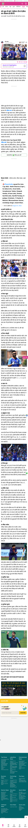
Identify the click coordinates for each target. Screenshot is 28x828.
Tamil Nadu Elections (3, 794)
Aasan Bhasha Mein (4, 766)
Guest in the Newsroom (3, 761)
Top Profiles (12, 772)
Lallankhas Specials (14, 762)
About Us (3, 817)
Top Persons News (13, 771)
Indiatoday (10, 0)
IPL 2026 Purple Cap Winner (22, 799)
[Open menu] (1, 6)
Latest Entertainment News (22, 767)
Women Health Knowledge (4, 811)
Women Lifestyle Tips (4, 812)
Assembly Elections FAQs (5, 799)
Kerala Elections (4, 798)
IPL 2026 (20, 792)
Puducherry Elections (3, 797)
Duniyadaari (3, 760)
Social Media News (22, 781)
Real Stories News (13, 767)
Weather (20, 809)
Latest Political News (13, 768)
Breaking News (13, 763)
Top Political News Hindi (13, 765)
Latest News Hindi (22, 780)
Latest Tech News (13, 781)
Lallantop (2, 0)
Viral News (12, 773)
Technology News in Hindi (13, 780)
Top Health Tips (4, 808)
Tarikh (2, 768)
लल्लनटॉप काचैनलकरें (14, 155)
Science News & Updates (13, 783)
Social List (3, 767)
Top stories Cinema (23, 762)
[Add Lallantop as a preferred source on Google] (22, 42)
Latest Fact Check (13, 806)
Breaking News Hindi (22, 779)
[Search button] (22, 3)
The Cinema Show (4, 769)
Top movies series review (22, 766)
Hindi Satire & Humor (13, 761)
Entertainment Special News (22, 764)
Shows (20, 806)
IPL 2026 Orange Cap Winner (22, 797)
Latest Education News (13, 796)
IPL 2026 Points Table (22, 794)
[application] (14, 688)
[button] (26, 4)
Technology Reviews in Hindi (13, 786)
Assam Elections (4, 795)
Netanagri (3, 762)
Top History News (13, 766)
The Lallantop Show (5, 759)
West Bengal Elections (3, 793)
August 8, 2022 (17, 205)
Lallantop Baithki (4, 763)
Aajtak (6, 0)
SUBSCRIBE (22, 712)
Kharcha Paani (4, 764)
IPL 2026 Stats (22, 795)
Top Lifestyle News (5, 809)
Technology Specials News (13, 785)
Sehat (2, 768)
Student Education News (13, 801)
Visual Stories (21, 808)
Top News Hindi (22, 780)
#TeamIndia (8, 184)
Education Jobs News (13, 798)
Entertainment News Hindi (22, 761)
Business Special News (4, 784)
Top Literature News (13, 770)
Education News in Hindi (13, 794)
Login (20, 810)
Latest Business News (4, 782)
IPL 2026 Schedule (22, 793)
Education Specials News (14, 799)
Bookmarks (21, 807)
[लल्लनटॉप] (3, 3)
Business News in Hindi (4, 780)
